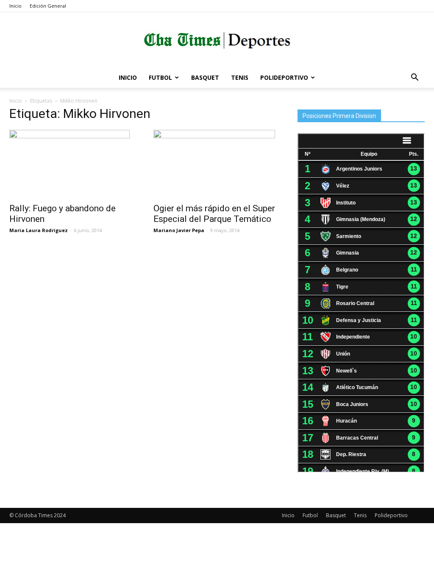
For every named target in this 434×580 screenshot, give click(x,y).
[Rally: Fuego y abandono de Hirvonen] (72, 164)
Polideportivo (284, 77)
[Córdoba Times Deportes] (217, 40)
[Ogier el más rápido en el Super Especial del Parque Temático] (217, 164)
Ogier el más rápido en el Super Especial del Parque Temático (214, 213)
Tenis (239, 77)
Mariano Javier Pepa (178, 230)
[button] (414, 78)
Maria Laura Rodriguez (38, 230)
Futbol (160, 77)
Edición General (48, 6)
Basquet (205, 77)
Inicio (15, 6)
